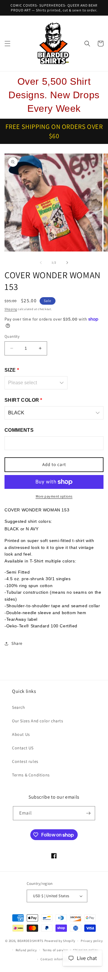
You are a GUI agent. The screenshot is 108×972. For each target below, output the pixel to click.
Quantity (12, 336)
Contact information (56, 959)
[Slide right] (67, 262)
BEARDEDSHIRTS (30, 941)
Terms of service (55, 950)
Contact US (23, 748)
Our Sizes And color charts (37, 721)
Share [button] (16, 643)
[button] (7, 43)
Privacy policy (92, 941)
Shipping (10, 309)
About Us (21, 734)
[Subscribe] (88, 813)
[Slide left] (40, 262)
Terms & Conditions (31, 775)
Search (18, 707)
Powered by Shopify (59, 941)
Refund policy (26, 950)
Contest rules (25, 761)
